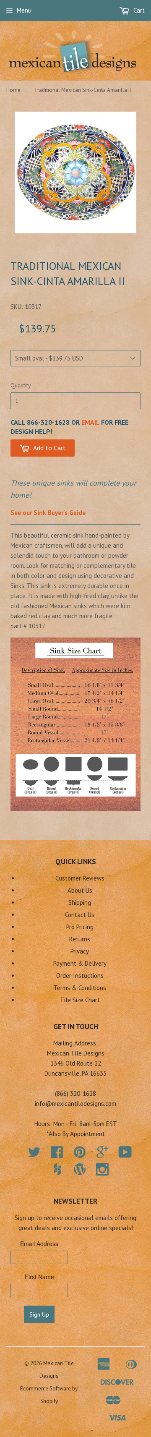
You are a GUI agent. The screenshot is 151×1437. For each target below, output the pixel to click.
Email (90, 422)
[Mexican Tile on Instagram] (102, 1169)
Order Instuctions (80, 976)
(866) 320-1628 (75, 1093)
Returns (79, 939)
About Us (80, 890)
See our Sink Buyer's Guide (48, 513)
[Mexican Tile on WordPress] (79, 1169)
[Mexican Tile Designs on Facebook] (57, 1155)
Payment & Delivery (80, 963)
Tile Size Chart (80, 1000)
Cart (138, 10)
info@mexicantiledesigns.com (75, 1104)
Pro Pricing (80, 927)
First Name (39, 1276)
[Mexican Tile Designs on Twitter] (34, 1155)
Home (13, 90)
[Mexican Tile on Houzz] (57, 1169)
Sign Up (39, 1314)
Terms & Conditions (80, 988)
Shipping (79, 903)
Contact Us (79, 915)
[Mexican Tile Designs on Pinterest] (79, 1155)
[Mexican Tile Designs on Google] (102, 1155)
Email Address (39, 1243)
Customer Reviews (79, 878)
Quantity (20, 385)
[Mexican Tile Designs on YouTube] (125, 1155)
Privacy (79, 951)
